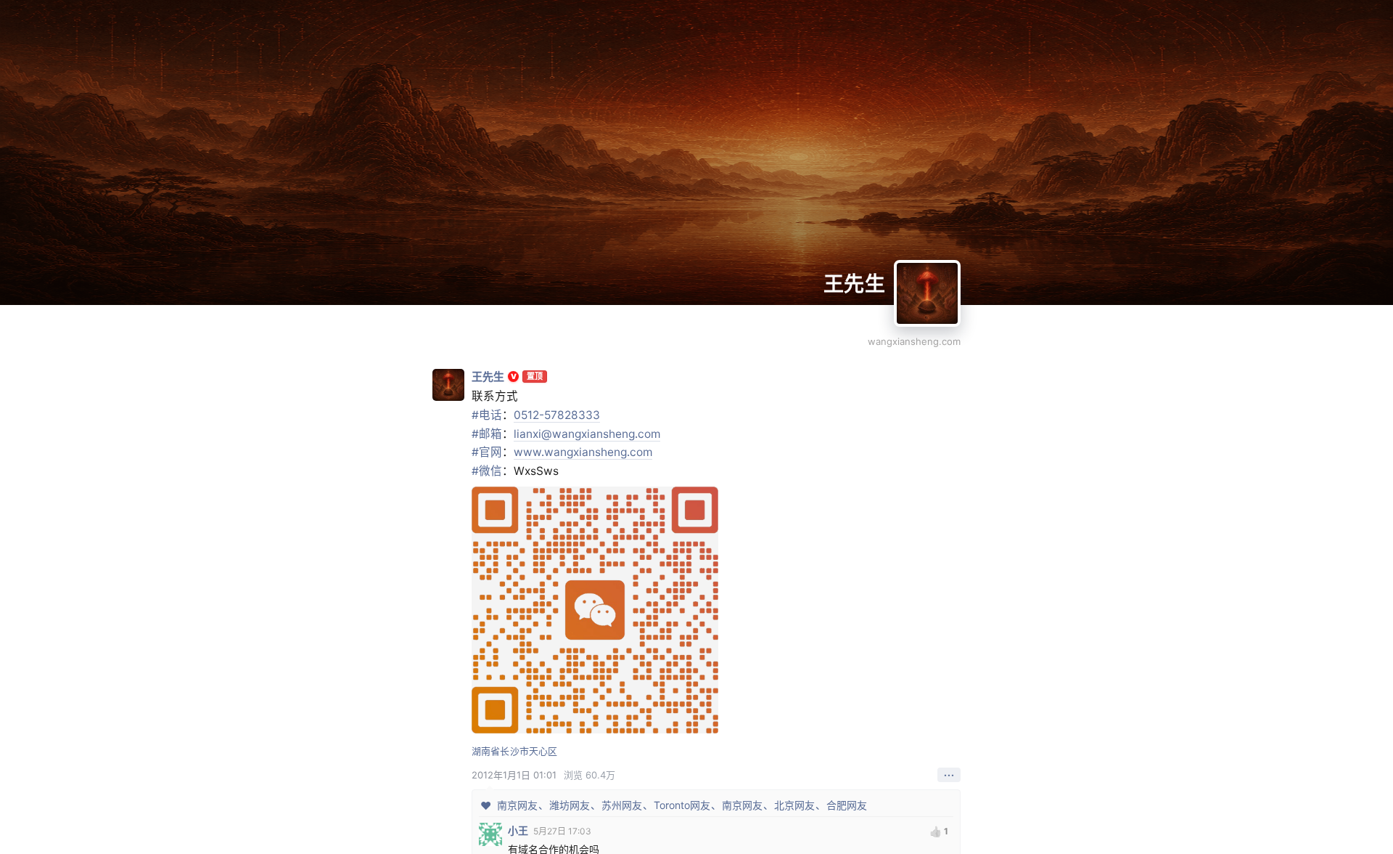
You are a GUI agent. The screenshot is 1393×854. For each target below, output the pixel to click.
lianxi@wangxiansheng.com (587, 434)
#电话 (487, 415)
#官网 (487, 452)
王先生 (854, 284)
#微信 (487, 471)
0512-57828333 (557, 415)
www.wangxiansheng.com (583, 452)
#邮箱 (487, 434)
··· (949, 775)
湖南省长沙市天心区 (514, 751)
